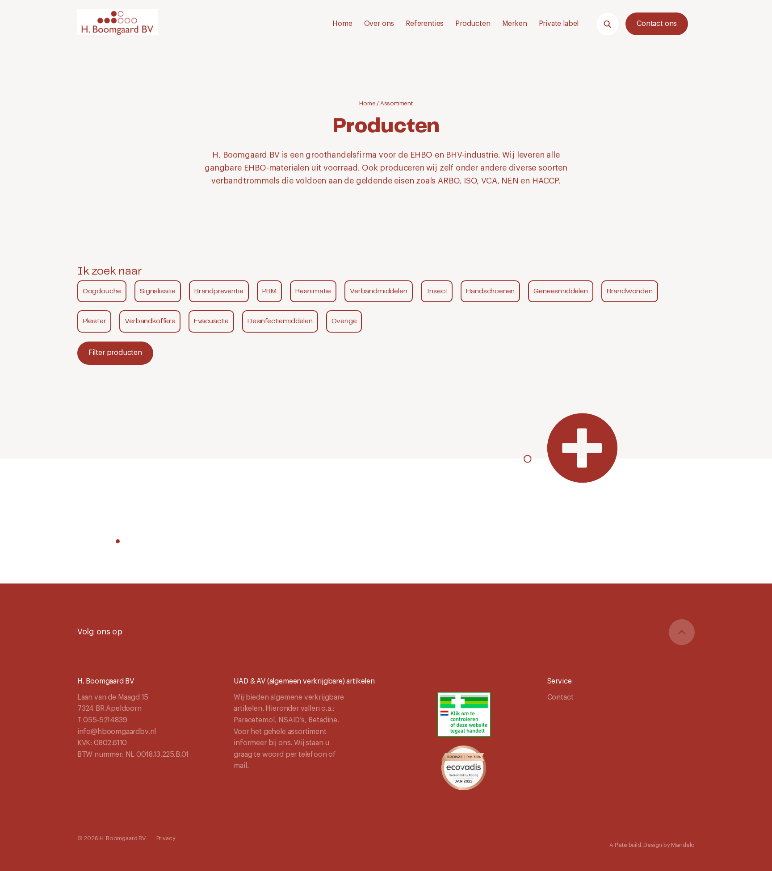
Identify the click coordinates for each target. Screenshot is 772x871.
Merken (514, 23)
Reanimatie (313, 291)
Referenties (425, 23)
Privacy (166, 838)
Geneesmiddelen (560, 291)
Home (342, 23)
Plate (621, 845)
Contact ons (657, 23)
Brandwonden (630, 291)
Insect (437, 291)
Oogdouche (102, 291)
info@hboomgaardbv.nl (116, 731)
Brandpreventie (218, 291)
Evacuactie (211, 321)
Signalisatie (158, 291)
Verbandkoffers (150, 321)
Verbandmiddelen (378, 291)
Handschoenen (490, 291)
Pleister (94, 321)
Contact (560, 697)
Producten (472, 23)
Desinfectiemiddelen (280, 321)
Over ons (379, 23)
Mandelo (683, 845)
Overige (344, 321)
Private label (559, 23)
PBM (269, 291)
